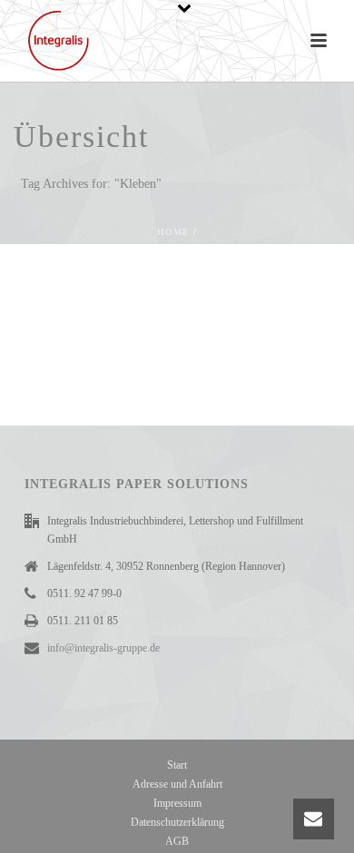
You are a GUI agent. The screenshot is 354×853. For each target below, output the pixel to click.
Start (177, 765)
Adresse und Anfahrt (177, 784)
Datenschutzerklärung (177, 822)
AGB (177, 841)
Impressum (177, 803)
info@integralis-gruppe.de (103, 648)
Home (173, 232)
